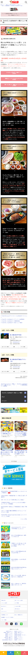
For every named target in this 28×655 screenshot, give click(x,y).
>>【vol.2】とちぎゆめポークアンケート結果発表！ (13, 319)
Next (24, 108)
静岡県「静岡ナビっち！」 (9, 632)
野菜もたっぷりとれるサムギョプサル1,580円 (14, 79)
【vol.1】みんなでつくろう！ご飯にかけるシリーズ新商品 (6, 385)
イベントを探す (10, 653)
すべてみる (14, 461)
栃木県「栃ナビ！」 (10, 631)
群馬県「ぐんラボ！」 (9, 636)
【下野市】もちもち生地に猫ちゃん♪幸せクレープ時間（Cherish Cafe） (7, 452)
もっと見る (24, 519)
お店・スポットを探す (3, 653)
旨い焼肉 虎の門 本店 (15, 335)
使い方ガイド (3, 606)
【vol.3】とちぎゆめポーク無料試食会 (22, 384)
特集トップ (14, 384)
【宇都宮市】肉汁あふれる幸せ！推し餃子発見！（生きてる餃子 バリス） (21, 452)
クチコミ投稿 (23, 346)
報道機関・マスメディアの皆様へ (7, 617)
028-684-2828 (16, 366)
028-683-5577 (16, 342)
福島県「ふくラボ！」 (9, 633)
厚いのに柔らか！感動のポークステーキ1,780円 (14, 85)
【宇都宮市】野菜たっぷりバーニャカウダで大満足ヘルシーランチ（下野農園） (21, 433)
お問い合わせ (17, 608)
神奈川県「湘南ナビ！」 (9, 637)
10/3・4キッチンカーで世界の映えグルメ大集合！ (13, 499)
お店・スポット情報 (5, 346)
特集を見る (24, 653)
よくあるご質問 (17, 606)
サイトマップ (3, 611)
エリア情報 (17, 653)
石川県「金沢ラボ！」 (9, 638)
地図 (14, 346)
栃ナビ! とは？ (14, 597)
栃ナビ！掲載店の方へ (19, 614)
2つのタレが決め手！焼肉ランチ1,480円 (14, 73)
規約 (2, 608)
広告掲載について (4, 614)
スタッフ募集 (3, 619)
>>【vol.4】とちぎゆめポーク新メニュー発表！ (12, 322)
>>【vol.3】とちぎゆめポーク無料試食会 (10, 321)
